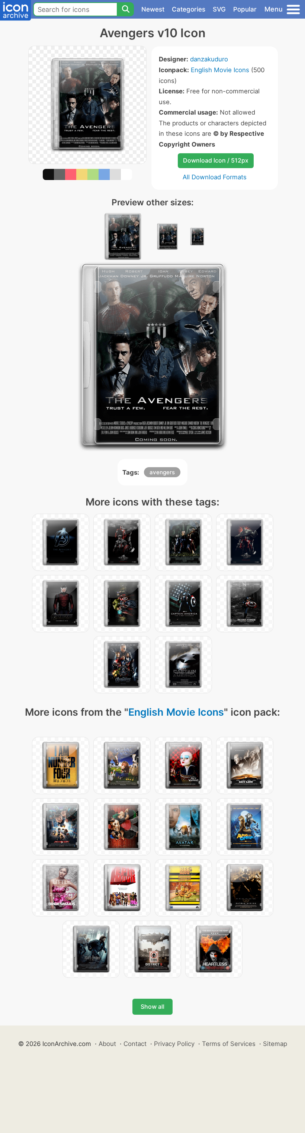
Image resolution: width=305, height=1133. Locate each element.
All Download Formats (215, 177)
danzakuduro (209, 59)
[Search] (125, 9)
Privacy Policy (174, 1043)
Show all (152, 1006)
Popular (245, 9)
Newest (152, 9)
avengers (162, 472)
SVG (219, 9)
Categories (188, 9)
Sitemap (275, 1043)
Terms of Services (229, 1043)
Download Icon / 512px (215, 160)
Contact (135, 1043)
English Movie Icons (220, 70)
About (107, 1043)
